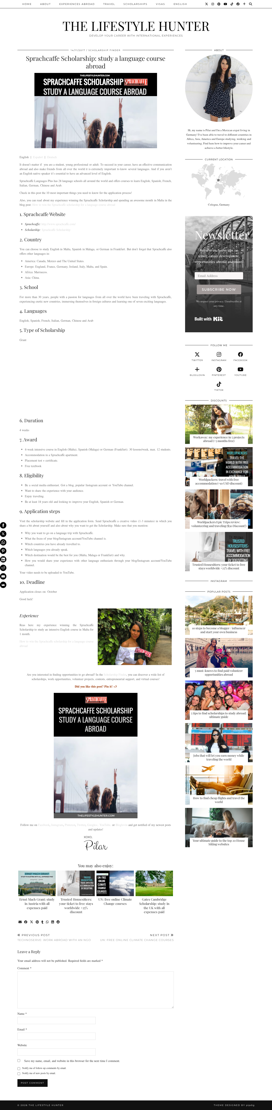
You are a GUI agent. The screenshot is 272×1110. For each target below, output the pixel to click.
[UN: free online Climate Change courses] (115, 883)
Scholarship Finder (115, 674)
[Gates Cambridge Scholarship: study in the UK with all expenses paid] (154, 883)
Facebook (44, 825)
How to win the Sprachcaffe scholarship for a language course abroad (73, 205)
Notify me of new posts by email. (39, 1073)
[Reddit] (3, 568)
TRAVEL (109, 4)
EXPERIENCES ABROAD (77, 4)
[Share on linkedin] (52, 922)
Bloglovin (122, 825)
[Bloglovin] (244, 4)
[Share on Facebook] (26, 922)
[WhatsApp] (3, 542)
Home (27, 4)
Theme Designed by (234, 1105)
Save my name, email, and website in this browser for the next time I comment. (72, 1061)
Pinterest (70, 825)
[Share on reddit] (58, 922)
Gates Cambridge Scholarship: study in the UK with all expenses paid (154, 905)
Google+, (93, 825)
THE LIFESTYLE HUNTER (136, 25)
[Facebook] (238, 4)
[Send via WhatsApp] (47, 922)
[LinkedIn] (3, 559)
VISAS (160, 4)
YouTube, (105, 825)
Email (22, 1029)
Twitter (81, 825)
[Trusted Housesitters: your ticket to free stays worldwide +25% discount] (76, 883)
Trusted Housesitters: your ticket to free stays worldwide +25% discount (76, 905)
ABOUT (45, 4)
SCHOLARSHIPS (135, 4)
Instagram (57, 825)
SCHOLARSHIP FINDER (104, 50)
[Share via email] (20, 922)
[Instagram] (212, 4)
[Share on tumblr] (42, 922)
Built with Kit (209, 319)
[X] (3, 534)
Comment (24, 968)
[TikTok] (232, 4)
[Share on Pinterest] (37, 922)
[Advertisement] (96, 379)
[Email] (3, 576)
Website (22, 1045)
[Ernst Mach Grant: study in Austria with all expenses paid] (37, 883)
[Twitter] (206, 4)
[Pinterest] (219, 4)
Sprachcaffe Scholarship (56, 230)
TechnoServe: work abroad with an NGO (54, 937)
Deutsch (52, 157)
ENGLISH (180, 4)
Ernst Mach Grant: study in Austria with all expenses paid (37, 903)
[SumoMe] (3, 585)
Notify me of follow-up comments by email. (44, 1068)
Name (22, 1014)
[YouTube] (226, 4)
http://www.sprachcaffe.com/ (58, 224)
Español (38, 157)
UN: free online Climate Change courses (115, 901)
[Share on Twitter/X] (32, 922)
